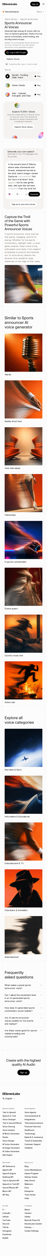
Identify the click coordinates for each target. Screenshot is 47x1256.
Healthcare (29, 1130)
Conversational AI (32, 1116)
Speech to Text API (11, 1184)
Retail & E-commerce (34, 1137)
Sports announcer (29, 19)
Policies (28, 1227)
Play (39, 76)
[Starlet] (23, 355)
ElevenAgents (30, 1108)
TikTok (6, 1227)
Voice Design (8, 1141)
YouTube (6, 1220)
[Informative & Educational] (23, 797)
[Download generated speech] (26, 194)
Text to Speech (9, 1112)
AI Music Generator (11, 1134)
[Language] (11, 194)
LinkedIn (6, 1213)
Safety (27, 1217)
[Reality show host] (23, 401)
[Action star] (23, 682)
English (9, 1098)
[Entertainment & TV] (23, 843)
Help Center (30, 1180)
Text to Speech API (11, 1180)
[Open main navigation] (43, 4)
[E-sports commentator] (23, 542)
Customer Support (33, 1144)
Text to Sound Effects (12, 1123)
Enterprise (29, 1191)
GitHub (6, 1217)
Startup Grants (31, 1177)
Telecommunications (34, 1123)
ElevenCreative (8, 1108)
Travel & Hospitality (33, 1141)
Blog (27, 1166)
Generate (34, 194)
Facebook (7, 1234)
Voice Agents (30, 1112)
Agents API (7, 1170)
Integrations (30, 1119)
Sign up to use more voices (23, 204)
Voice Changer (9, 1119)
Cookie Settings (32, 1231)
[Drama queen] (23, 589)
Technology (30, 1134)
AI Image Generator (11, 1148)
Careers (28, 1213)
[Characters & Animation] (23, 890)
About (27, 1209)
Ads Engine (7, 1155)
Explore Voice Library (23, 127)
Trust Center (30, 1195)
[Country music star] (23, 636)
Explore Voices (13, 59)
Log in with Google (18, 52)
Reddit (5, 1238)
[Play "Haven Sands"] (23, 85)
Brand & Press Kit (32, 1220)
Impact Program (31, 1173)
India (27, 1198)
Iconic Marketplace (33, 1170)
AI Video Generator (11, 1151)
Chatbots (29, 1148)
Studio (5, 1137)
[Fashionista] (23, 495)
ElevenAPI (6, 1162)
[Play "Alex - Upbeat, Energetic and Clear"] (23, 94)
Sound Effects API (10, 1188)
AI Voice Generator (11, 1144)
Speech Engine (9, 1173)
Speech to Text (9, 1116)
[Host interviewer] (23, 448)
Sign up (35, 4)
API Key (6, 1195)
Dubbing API (8, 1177)
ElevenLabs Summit (33, 1224)
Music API (7, 1191)
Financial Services (33, 1126)
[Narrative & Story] (23, 750)
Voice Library (11, 19)
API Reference (9, 1166)
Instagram (7, 1231)
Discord (6, 1224)
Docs (27, 1188)
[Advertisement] (23, 937)
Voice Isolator (9, 1130)
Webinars (29, 1184)
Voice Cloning (9, 1126)
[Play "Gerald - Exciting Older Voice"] (23, 76)
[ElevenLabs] (10, 4)
